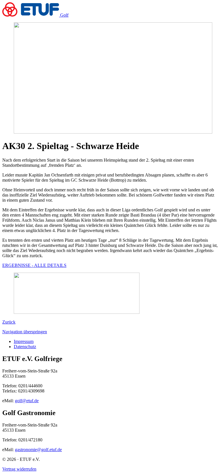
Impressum (24, 341)
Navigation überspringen (24, 331)
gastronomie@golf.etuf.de (38, 449)
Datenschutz (25, 346)
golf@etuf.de (27, 400)
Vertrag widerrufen (19, 469)
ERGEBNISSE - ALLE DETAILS (34, 265)
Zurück (8, 322)
